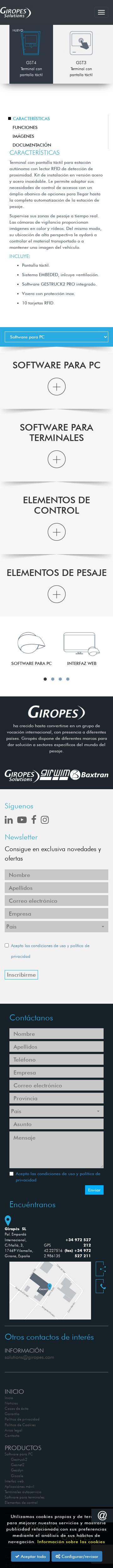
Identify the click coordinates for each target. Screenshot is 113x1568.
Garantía (12, 1413)
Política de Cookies (20, 1424)
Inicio (9, 1397)
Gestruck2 (19, 1459)
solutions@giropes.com (29, 1357)
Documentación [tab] (32, 145)
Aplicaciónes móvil (19, 1486)
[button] (56, 387)
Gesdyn (17, 1470)
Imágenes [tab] (23, 136)
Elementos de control (21, 1502)
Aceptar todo (32, 1556)
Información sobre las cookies (71, 1541)
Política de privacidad (22, 1419)
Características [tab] (31, 118)
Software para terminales (25, 1497)
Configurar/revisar (79, 1556)
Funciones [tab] (25, 127)
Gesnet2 (17, 1464)
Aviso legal (13, 1430)
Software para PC (19, 1454)
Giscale (17, 1475)
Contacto (12, 1435)
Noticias (11, 1403)
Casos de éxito (17, 1408)
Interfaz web (14, 1481)
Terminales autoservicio (23, 1491)
